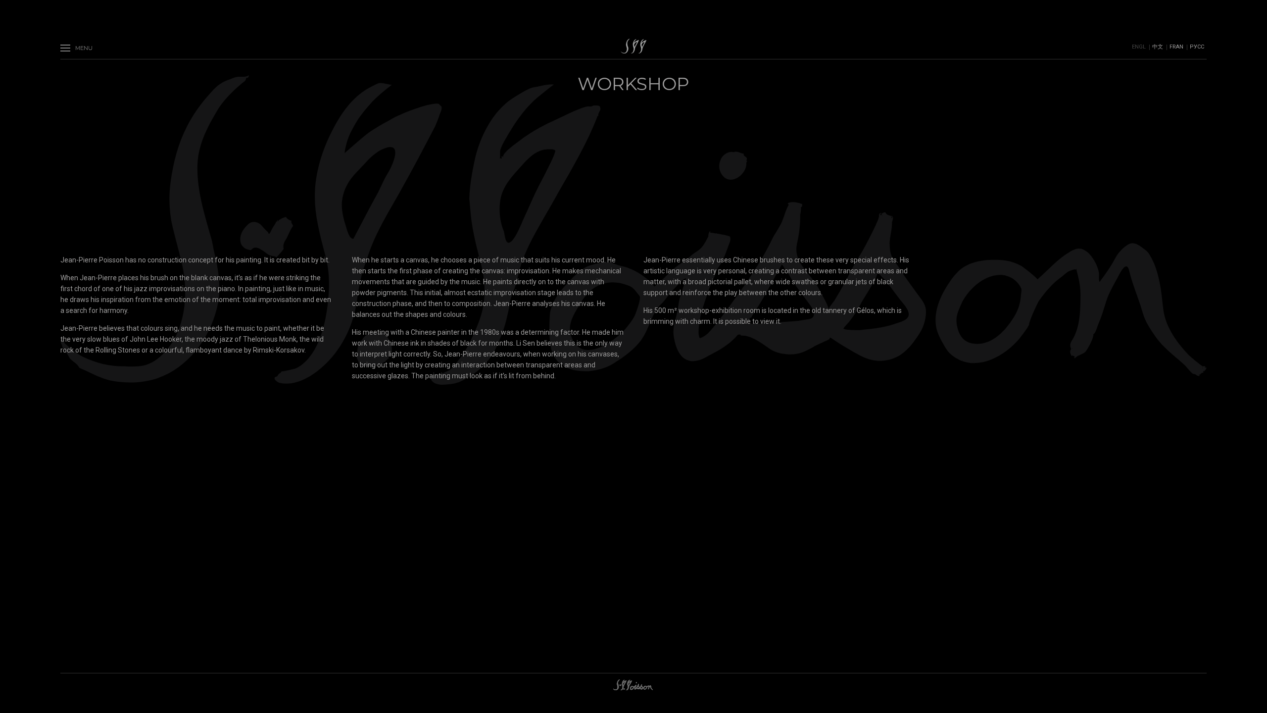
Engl (1139, 47)
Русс (1197, 47)
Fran (1176, 47)
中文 (1157, 47)
